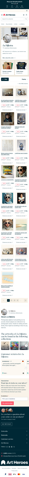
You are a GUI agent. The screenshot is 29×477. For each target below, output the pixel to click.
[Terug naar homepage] (9, 15)
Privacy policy (14, 470)
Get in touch (7, 424)
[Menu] (2, 15)
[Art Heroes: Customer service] (27, 439)
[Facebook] (11, 447)
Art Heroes (4, 443)
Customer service (7, 439)
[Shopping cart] (26, 14)
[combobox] (12, 19)
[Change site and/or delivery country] (27, 10)
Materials (4, 435)
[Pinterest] (9, 447)
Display (24, 79)
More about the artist (8, 58)
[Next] (25, 300)
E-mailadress (4, 396)
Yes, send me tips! (7, 403)
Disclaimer (14, 468)
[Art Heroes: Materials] (27, 435)
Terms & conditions (6, 468)
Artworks (4, 431)
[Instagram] (7, 447)
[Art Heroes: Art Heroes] (27, 443)
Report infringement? (22, 468)
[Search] (26, 19)
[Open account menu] (23, 14)
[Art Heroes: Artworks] (27, 431)
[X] (14, 447)
